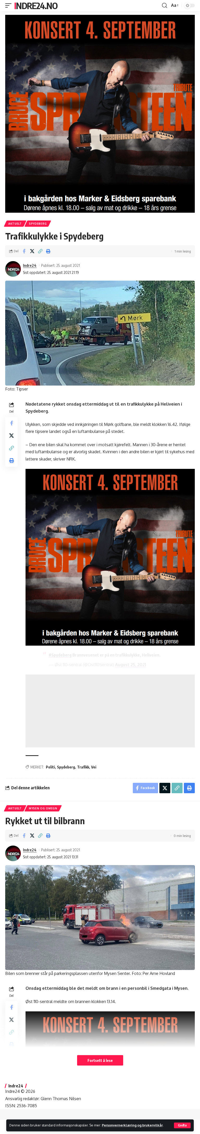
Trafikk (83, 767)
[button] (182, 1125)
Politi (50, 767)
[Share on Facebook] (24, 251)
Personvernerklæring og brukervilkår (132, 1125)
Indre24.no (35, 5)
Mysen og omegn (43, 808)
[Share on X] (32, 251)
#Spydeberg (60, 655)
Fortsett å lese (100, 1060)
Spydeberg (38, 223)
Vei (93, 767)
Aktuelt (15, 223)
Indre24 (29, 265)
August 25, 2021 (130, 664)
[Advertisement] (110, 711)
